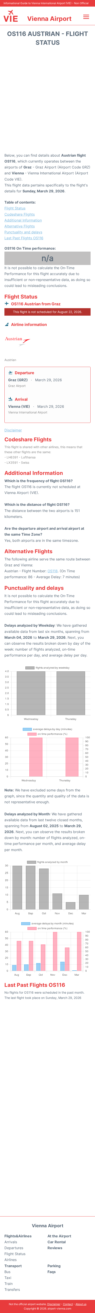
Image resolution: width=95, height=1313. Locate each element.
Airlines (10, 1260)
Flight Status (14, 208)
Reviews (55, 1248)
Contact (68, 1304)
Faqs (52, 1272)
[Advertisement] (47, 101)
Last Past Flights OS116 (23, 238)
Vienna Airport (49, 19)
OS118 (53, 571)
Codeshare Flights (19, 214)
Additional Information (23, 220)
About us (81, 1304)
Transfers (12, 1289)
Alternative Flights (19, 226)
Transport (13, 1266)
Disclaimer (53, 1304)
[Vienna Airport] (11, 16)
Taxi (7, 1277)
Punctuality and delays (23, 232)
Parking (54, 1266)
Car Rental (57, 1242)
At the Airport (59, 1236)
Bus (7, 1272)
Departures (13, 1248)
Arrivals (10, 1242)
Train (8, 1283)
